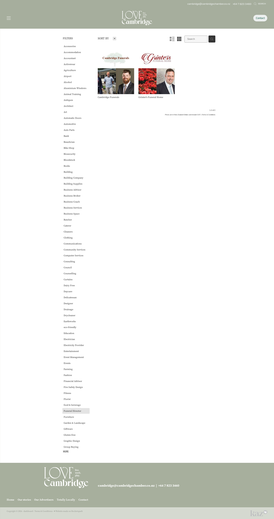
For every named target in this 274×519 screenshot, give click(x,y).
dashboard (28, 511)
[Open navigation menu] (39, 18)
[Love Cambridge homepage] (137, 18)
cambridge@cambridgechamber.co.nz (208, 3)
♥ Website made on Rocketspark (68, 511)
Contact (260, 18)
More (66, 451)
